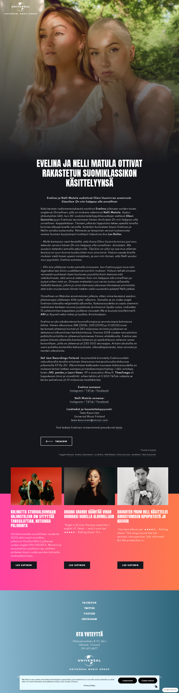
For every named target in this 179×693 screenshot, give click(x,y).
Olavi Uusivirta (123, 455)
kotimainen (88, 455)
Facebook (102, 391)
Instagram (76, 391)
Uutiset (153, 450)
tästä (119, 427)
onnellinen (136, 455)
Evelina (78, 455)
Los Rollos (98, 455)
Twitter (89, 608)
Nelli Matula (110, 455)
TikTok (90, 391)
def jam (70, 455)
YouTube (89, 614)
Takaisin (63, 441)
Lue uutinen (24, 565)
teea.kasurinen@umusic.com (89, 420)
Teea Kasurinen (149, 455)
